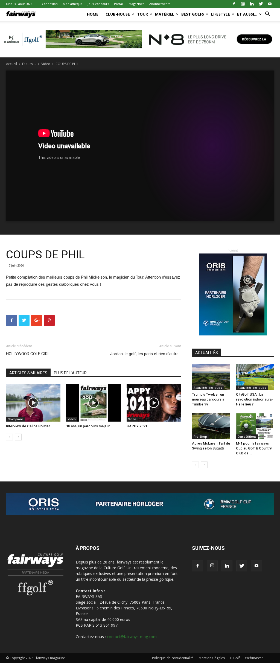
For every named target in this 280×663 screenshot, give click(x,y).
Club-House (118, 14)
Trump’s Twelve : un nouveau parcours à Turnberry (208, 399)
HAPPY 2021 (137, 426)
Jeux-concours (98, 4)
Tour (142, 14)
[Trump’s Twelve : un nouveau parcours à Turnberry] (211, 377)
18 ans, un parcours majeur (88, 426)
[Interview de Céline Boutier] (33, 403)
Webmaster (254, 658)
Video (45, 64)
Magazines (136, 4)
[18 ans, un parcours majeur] (93, 403)
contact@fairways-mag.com (132, 636)
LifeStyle (220, 14)
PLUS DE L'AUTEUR (70, 373)
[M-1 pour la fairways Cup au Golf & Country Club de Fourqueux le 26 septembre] (255, 426)
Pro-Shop (200, 437)
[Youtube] (270, 4)
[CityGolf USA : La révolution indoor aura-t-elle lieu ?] (255, 377)
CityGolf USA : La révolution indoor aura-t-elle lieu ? (254, 399)
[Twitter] (261, 4)
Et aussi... (29, 64)
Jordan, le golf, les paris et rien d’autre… (145, 353)
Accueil (11, 64)
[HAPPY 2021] (154, 403)
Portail (119, 4)
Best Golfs (192, 14)
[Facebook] (234, 4)
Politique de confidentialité (173, 658)
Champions (16, 419)
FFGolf (235, 658)
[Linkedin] (252, 4)
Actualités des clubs (208, 388)
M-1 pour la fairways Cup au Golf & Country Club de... (254, 448)
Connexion (50, 4)
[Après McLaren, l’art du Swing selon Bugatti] (211, 426)
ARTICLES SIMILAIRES (28, 373)
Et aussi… (247, 14)
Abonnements (159, 4)
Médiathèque (73, 4)
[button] (267, 14)
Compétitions (247, 437)
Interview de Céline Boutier (28, 426)
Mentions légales (212, 658)
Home (92, 14)
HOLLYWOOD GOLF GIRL (28, 353)
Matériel (164, 14)
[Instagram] (243, 4)
